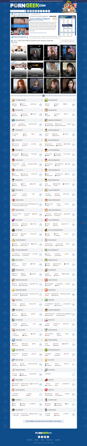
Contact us (29, 439)
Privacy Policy (49, 439)
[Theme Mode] (39, 437)
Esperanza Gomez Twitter (67, 92)
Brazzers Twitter (18, 75)
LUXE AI (46, 11)
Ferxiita (67, 59)
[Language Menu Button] (76, 1)
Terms (42, 439)
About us (36, 439)
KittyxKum (35, 92)
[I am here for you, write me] (31, 11)
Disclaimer (57, 439)
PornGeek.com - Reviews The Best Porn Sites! (45, 442)
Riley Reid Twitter (51, 92)
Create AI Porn (49, 11)
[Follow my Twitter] (33, 11)
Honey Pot (41, 11)
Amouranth (18, 92)
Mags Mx (51, 59)
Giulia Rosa (34, 59)
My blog (36, 11)
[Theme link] (28, 11)
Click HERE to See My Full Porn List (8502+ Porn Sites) (43, 421)
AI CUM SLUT (44, 11)
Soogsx (67, 75)
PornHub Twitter (34, 75)
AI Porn (38, 11)
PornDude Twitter (18, 59)
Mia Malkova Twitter (51, 75)
